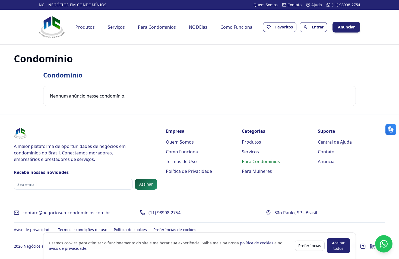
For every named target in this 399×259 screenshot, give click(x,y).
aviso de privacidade (67, 248)
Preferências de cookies (174, 229)
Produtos (85, 27)
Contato (326, 152)
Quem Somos (180, 142)
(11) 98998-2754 (164, 213)
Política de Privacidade (189, 171)
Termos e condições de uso (82, 229)
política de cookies (256, 242)
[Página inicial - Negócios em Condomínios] (52, 27)
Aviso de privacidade (33, 229)
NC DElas (198, 27)
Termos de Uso (181, 161)
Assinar (146, 184)
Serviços (116, 27)
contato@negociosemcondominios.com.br (66, 213)
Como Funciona (236, 27)
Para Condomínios (157, 27)
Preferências (309, 245)
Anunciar (346, 27)
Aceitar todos (338, 245)
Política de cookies (130, 229)
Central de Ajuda (335, 142)
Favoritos (284, 27)
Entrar (318, 27)
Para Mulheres (257, 171)
